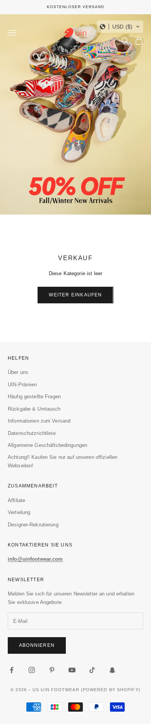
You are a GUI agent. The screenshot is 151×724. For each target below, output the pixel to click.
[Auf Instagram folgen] (32, 670)
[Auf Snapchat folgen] (112, 670)
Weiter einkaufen (75, 295)
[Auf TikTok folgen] (92, 670)
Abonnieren (37, 645)
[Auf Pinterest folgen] (52, 670)
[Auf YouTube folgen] (72, 670)
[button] (120, 26)
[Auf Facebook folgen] (11, 670)
